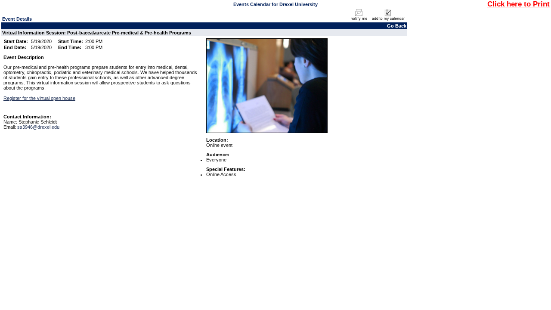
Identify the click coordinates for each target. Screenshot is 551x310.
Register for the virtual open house (39, 98)
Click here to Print (518, 4)
